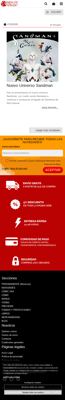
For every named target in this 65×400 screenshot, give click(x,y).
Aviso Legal (7, 353)
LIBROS (6, 313)
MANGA (6, 299)
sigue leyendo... (50, 107)
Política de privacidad (12, 356)
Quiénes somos (9, 331)
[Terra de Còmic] (9, 4)
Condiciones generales (13, 342)
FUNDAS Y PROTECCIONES (16, 310)
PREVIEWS (7, 306)
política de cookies (11, 377)
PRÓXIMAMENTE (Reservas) (16, 284)
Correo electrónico (11, 147)
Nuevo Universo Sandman (30, 85)
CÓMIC (5, 295)
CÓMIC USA (8, 291)
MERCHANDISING (11, 317)
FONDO (5, 302)
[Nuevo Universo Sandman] (32, 57)
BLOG (5, 321)
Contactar (6, 338)
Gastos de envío (10, 335)
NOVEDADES (8, 288)
